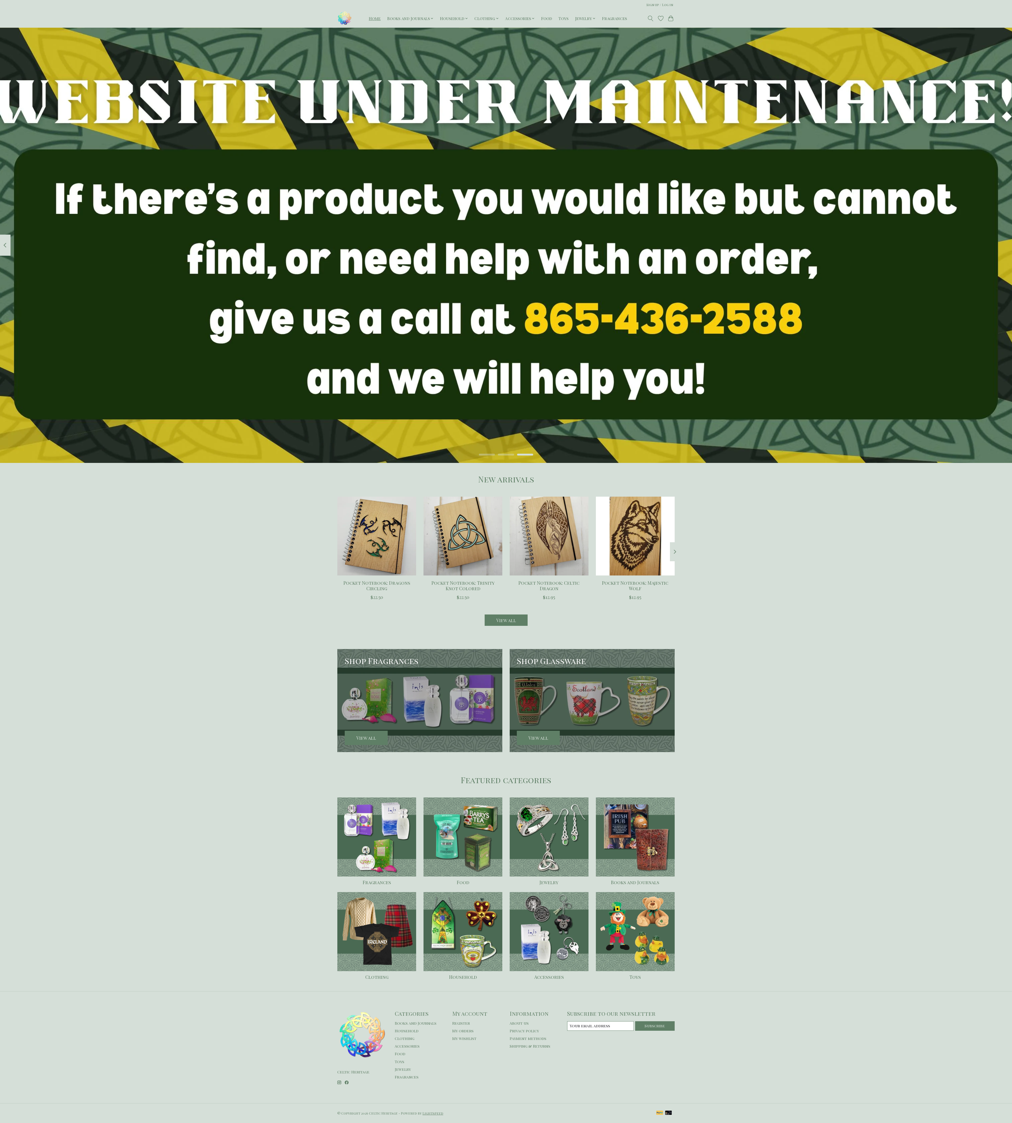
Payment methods (528, 1038)
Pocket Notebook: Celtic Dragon (549, 585)
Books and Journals (635, 882)
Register (461, 1023)
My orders (463, 1030)
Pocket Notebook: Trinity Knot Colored (463, 585)
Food (546, 18)
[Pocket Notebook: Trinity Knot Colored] (463, 536)
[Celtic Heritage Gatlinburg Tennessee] (344, 18)
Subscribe (655, 1025)
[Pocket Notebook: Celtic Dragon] (549, 536)
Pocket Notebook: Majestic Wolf (635, 585)
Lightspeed (432, 1113)
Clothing (376, 977)
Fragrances (614, 18)
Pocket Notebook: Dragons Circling (376, 585)
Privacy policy (524, 1030)
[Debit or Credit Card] (668, 1113)
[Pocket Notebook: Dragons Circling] (376, 536)
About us (519, 1023)
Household (463, 977)
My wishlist (464, 1038)
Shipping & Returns (530, 1046)
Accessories (549, 977)
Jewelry (548, 882)
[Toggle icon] (650, 18)
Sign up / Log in (659, 5)
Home (375, 18)
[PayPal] (659, 1113)
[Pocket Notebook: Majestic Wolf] (635, 536)
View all (506, 620)
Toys (563, 18)
